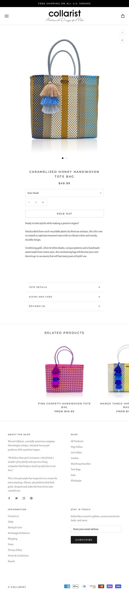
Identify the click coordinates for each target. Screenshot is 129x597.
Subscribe (84, 539)
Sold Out (64, 213)
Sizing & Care (15, 527)
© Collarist (17, 587)
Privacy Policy (15, 550)
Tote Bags (76, 469)
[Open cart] (122, 16)
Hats (73, 475)
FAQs (10, 521)
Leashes (75, 458)
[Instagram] (24, 498)
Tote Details (38, 287)
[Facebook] (9, 498)
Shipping (12, 538)
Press (10, 544)
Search (11, 561)
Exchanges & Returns (19, 533)
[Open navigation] (6, 16)
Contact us (13, 516)
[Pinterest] (31, 498)
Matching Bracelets (81, 463)
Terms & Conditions (18, 555)
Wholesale (76, 480)
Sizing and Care (40, 297)
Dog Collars (77, 447)
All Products (77, 441)
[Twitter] (16, 498)
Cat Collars (76, 452)
